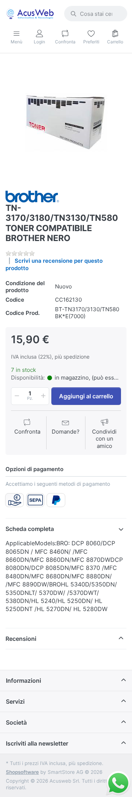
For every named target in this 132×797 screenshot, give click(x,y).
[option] (66, 122)
